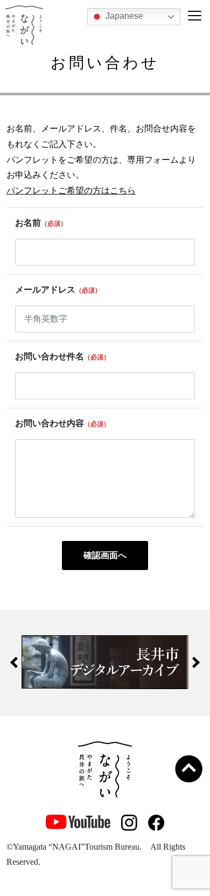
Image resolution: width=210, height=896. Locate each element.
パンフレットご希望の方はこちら (71, 190)
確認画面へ (105, 555)
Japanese (123, 15)
